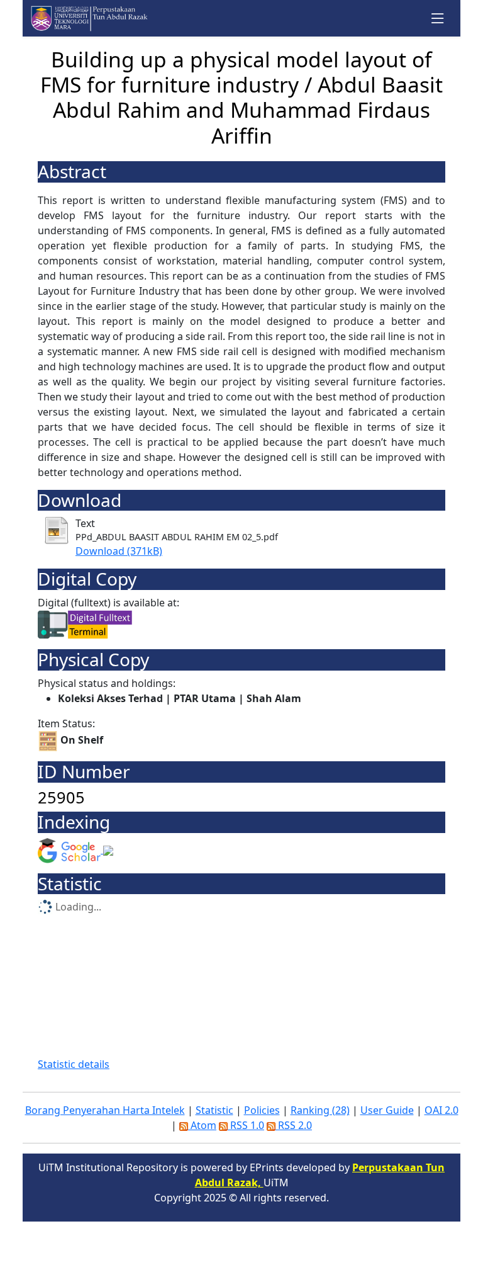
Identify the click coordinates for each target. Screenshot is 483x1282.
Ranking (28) (320, 1110)
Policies (262, 1110)
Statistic (214, 1110)
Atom (202, 1125)
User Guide (387, 1110)
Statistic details (73, 1064)
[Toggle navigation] (438, 18)
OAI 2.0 (441, 1110)
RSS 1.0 (246, 1125)
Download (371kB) (118, 551)
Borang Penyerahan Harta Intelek (105, 1110)
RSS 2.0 (293, 1125)
